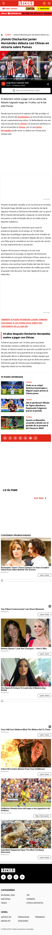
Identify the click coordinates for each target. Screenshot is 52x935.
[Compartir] (48, 84)
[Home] (2, 35)
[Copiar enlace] (35, 438)
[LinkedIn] (25, 438)
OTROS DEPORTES (34, 903)
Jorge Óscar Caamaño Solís (17, 83)
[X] (15, 438)
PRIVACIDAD (23, 917)
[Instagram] (9, 877)
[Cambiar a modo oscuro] (44, 3)
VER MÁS (39, 498)
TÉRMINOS (40, 917)
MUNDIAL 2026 (8, 895)
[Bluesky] (30, 438)
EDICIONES (23, 921)
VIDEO (4, 903)
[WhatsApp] (5, 438)
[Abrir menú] (3, 3)
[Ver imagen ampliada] (26, 65)
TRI (27, 895)
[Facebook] (10, 438)
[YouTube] (22, 877)
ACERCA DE (6, 917)
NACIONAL (6, 899)
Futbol (8, 35)
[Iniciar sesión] (49, 3)
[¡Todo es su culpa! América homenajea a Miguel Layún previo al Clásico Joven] (26, 388)
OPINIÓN (30, 899)
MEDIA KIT (6, 921)
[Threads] (20, 438)
